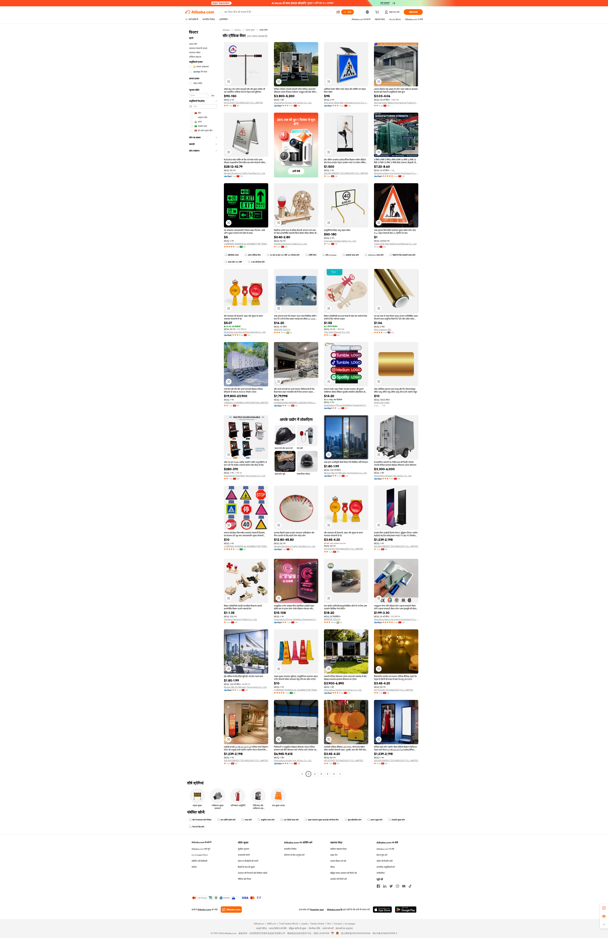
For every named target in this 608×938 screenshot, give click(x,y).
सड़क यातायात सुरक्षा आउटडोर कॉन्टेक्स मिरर (323, 820)
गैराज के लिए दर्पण (198, 827)
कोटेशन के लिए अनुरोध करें (294, 855)
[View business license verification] (332, 933)
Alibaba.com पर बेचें (385, 849)
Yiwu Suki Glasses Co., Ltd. (337, 332)
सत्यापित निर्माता (290, 849)
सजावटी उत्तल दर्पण (352, 255)
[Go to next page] (340, 774)
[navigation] (203, 402)
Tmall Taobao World (288, 923)
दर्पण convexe (331, 255)
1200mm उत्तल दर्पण (375, 255)
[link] (604, 908)
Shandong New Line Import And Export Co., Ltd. (396, 173)
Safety (237, 30)
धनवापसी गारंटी (244, 855)
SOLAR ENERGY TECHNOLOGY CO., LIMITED (346, 173)
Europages (350, 923)
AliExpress (259, 923)
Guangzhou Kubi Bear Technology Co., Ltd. (244, 475)
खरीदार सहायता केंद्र (338, 849)
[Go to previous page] (302, 774)
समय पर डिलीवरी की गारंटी (248, 861)
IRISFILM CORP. (382, 402)
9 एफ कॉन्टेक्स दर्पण (258, 262)
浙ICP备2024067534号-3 (384, 933)
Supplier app (317, 909)
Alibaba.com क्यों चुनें (201, 849)
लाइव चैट (334, 855)
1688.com (271, 923)
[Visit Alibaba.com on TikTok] (410, 886)
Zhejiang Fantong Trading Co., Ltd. (290, 244)
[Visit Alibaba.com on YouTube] (404, 886)
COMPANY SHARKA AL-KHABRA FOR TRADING (246, 244)
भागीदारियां (381, 873)
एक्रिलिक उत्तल (233, 255)
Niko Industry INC (382, 329)
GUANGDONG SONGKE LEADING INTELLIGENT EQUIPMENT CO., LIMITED (296, 402)
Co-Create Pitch (200, 855)
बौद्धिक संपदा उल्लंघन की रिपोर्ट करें (343, 873)
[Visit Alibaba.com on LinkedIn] (385, 886)
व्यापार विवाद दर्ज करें (338, 861)
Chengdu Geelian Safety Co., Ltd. (340, 241)
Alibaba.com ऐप (334, 909)
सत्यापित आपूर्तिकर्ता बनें (386, 867)
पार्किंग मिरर (312, 255)
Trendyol (337, 923)
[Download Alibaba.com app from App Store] (382, 909)
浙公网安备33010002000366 (355, 933)
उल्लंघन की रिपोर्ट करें (338, 879)
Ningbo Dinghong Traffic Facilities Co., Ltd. (244, 173)
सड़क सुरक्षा (250, 30)
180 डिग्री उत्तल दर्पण (291, 820)
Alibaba (226, 30)
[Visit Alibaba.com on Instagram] (397, 886)
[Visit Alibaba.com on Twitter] (391, 886)
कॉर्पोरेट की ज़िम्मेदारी (199, 861)
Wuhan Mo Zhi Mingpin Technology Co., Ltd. (345, 473)
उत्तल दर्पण (248, 820)
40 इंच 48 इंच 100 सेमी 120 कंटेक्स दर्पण (284, 255)
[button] (338, 12)
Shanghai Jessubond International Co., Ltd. (245, 332)
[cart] (377, 12)
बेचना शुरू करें (382, 855)
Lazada (304, 923)
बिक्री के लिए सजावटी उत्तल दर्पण (404, 255)
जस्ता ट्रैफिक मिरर (254, 255)
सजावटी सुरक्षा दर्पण (398, 820)
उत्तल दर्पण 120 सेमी (235, 262)
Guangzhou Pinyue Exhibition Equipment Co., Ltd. (346, 405)
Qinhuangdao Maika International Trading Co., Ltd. (396, 102)
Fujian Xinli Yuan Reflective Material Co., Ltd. (395, 244)
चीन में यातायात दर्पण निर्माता (201, 820)
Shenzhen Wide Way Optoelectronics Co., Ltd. (346, 102)
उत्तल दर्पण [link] (264, 30)
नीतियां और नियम (244, 879)
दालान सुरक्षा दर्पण (376, 820)
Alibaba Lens (204, 909)
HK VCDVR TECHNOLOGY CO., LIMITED (243, 102)
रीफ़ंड (332, 867)
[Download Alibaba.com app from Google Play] (405, 909)
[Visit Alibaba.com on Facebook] (378, 886)
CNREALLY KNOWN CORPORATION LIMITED (246, 402)
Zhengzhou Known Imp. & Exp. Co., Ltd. (293, 102)
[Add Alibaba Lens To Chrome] (231, 909)
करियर (194, 867)
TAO (329, 923)
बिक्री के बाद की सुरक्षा (246, 867)
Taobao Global (317, 923)
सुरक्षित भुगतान (243, 849)
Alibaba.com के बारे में (201, 842)
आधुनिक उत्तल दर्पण (267, 820)
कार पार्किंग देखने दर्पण (228, 820)
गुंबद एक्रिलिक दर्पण (354, 820)
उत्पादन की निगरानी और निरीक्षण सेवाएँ (252, 873)
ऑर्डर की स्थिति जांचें (385, 861)
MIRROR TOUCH (282, 329)
